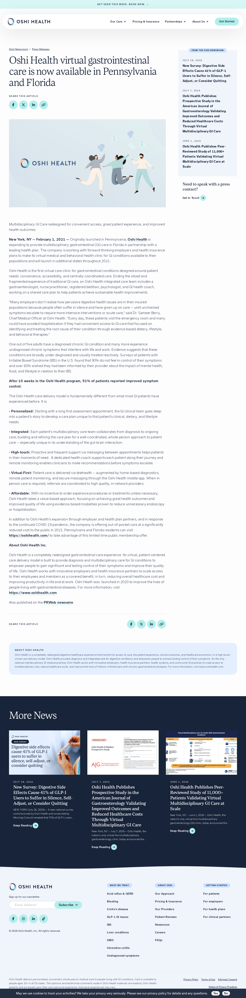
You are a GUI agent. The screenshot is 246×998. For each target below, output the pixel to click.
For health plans (214, 909)
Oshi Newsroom (18, 49)
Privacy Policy (191, 979)
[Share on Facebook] (13, 104)
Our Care (116, 21)
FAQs (158, 940)
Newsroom (162, 924)
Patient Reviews (165, 917)
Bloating (112, 901)
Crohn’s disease (117, 909)
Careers (160, 932)
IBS (109, 924)
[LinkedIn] (33, 918)
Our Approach (164, 893)
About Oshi (165, 885)
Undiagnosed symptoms (123, 955)
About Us (198, 21)
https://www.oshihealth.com (33, 593)
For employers (213, 901)
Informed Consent (227, 979)
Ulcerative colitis (118, 947)
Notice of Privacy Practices (223, 987)
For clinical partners (217, 917)
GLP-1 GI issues (117, 917)
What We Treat (119, 885)
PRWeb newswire (58, 602)
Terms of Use (208, 979)
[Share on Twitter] (23, 104)
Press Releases (41, 49)
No (226, 993)
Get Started (226, 21)
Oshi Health (137, 239)
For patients (211, 893)
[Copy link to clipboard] (43, 104)
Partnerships (173, 21)
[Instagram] (23, 918)
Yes (215, 993)
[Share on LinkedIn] (33, 104)
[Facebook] (13, 918)
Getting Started (216, 885)
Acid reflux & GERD (120, 893)
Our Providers (164, 909)
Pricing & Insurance (146, 21)
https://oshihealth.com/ (29, 535)
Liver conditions (118, 932)
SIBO (110, 940)
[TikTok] (43, 918)
